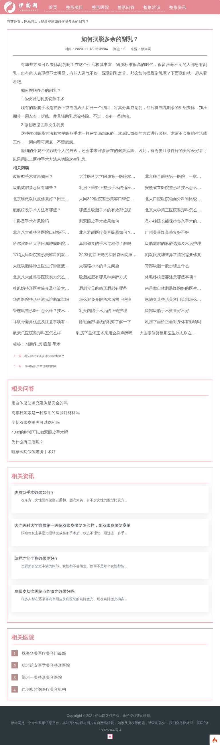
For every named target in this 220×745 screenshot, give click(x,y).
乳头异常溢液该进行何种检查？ (44, 356)
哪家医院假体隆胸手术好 (33, 451)
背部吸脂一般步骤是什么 (167, 265)
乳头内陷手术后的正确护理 (103, 310)
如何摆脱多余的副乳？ (71, 21)
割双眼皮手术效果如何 (99, 221)
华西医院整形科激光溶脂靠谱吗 (41, 299)
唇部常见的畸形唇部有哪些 (103, 288)
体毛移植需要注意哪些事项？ (171, 277)
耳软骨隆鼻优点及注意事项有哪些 (43, 321)
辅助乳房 (34, 344)
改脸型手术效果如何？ (33, 176)
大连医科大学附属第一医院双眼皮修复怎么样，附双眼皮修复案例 (137, 176)
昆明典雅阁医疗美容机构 (39, 689)
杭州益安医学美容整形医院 (41, 665)
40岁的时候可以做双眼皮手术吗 (39, 432)
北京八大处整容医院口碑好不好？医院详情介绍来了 (59, 232)
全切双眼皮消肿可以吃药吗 (35, 422)
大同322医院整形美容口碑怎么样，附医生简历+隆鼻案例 (129, 198)
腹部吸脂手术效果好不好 (167, 310)
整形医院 (100, 7)
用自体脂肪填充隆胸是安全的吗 (39, 402)
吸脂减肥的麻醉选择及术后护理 (173, 243)
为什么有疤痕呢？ (27, 441)
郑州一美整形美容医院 (37, 677)
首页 (53, 7)
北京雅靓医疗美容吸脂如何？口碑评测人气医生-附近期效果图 (134, 232)
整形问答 (126, 7)
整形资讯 (177, 7)
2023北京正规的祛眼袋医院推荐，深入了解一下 (121, 254)
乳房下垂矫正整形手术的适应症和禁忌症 (115, 187)
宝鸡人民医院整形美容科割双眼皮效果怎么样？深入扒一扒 (65, 254)
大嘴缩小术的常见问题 (99, 265)
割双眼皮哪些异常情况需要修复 (173, 254)
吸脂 (47, 344)
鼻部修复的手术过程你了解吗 (105, 243)
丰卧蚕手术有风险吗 (31, 221)
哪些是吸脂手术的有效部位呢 (105, 209)
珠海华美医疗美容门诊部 (39, 653)
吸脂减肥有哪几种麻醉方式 (103, 277)
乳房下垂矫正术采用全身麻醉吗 (104, 333)
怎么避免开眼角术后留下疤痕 (105, 299)
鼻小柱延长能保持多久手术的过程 (175, 221)
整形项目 (74, 7)
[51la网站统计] (110, 736)
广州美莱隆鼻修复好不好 (167, 232)
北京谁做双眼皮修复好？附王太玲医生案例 (51, 198)
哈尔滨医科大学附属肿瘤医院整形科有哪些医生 (55, 243)
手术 (56, 344)
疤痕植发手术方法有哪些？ (37, 209)
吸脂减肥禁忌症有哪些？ (35, 187)
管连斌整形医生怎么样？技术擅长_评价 (48, 310)
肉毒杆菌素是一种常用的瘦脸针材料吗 (45, 412)
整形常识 (151, 7)
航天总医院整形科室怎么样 (37, 333)
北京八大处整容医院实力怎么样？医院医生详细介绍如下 (63, 277)
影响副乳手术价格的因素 (41, 366)
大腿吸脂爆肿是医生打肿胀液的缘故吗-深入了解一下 (60, 265)
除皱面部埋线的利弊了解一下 (105, 321)
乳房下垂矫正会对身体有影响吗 (173, 321)
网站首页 (31, 21)
